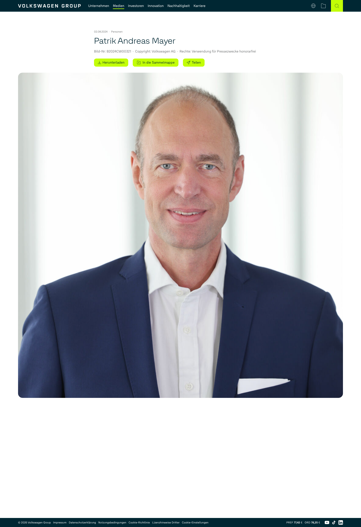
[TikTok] (333, 522)
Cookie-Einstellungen (195, 522)
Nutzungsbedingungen (112, 522)
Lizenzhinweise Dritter (166, 522)
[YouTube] (327, 522)
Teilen (196, 62)
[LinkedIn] (340, 522)
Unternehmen (98, 6)
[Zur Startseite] (49, 5)
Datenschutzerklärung (82, 522)
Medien (118, 6)
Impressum (60, 522)
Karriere (199, 6)
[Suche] (337, 6)
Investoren (136, 6)
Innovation (156, 6)
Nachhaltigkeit (179, 6)
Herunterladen (113, 62)
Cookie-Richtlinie (139, 522)
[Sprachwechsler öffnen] (313, 5)
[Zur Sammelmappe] (323, 5)
